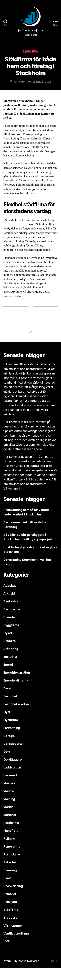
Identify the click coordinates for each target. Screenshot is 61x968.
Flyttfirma (10, 720)
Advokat (9, 585)
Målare (8, 791)
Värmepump (12, 925)
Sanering (10, 870)
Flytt (6, 712)
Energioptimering (16, 680)
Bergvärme (11, 609)
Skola (7, 878)
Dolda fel (9, 641)
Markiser (9, 815)
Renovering (11, 846)
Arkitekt (9, 593)
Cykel (7, 633)
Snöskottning (13, 886)
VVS (6, 941)
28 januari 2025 (42, 81)
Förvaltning (11, 728)
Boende (9, 617)
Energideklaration (16, 672)
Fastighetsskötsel (16, 704)
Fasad (7, 688)
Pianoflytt (10, 830)
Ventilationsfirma (16, 933)
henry (21, 81)
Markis (8, 807)
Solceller (9, 894)
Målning (9, 799)
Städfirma (30, 50)
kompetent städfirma (15, 224)
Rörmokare (11, 854)
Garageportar (13, 743)
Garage (8, 736)
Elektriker (10, 656)
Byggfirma (11, 625)
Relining (9, 838)
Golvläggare (12, 759)
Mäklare (9, 783)
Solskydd (10, 902)
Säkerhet (10, 862)
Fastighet (10, 696)
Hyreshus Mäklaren (26, 961)
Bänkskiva (10, 601)
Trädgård (10, 917)
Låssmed (10, 775)
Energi (8, 664)
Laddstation (12, 767)
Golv (6, 751)
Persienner (11, 822)
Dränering (10, 649)
